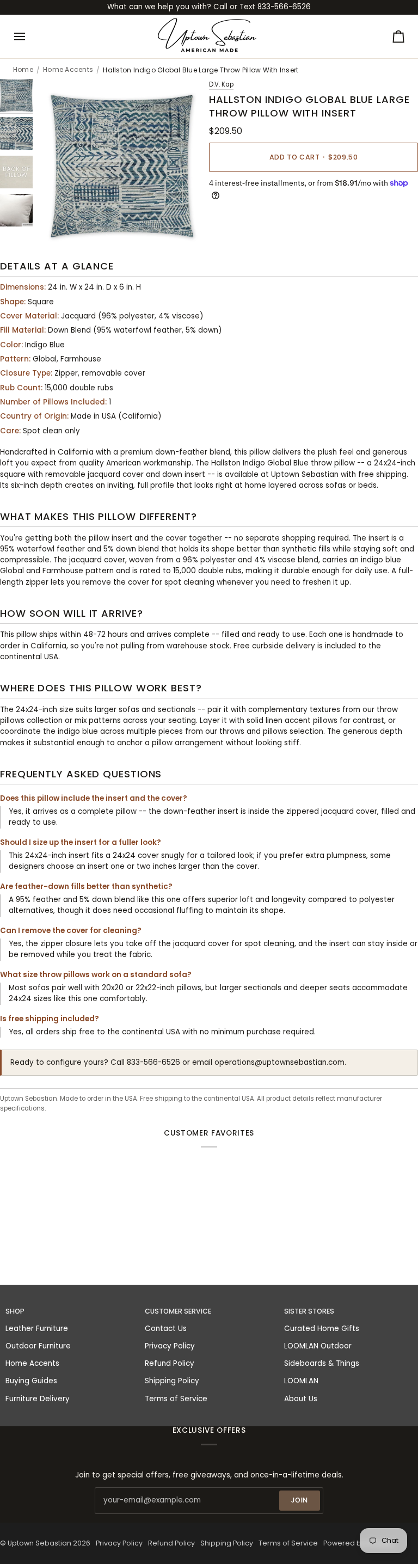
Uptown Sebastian (39, 1543)
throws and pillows (253, 731)
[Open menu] (29, 36)
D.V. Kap (221, 84)
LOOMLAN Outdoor (318, 1346)
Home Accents (68, 69)
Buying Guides (31, 1381)
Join (300, 1500)
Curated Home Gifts (321, 1328)
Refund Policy (169, 1363)
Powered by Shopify (358, 1543)
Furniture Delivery (37, 1399)
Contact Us (166, 1328)
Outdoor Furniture (38, 1346)
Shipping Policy (172, 1381)
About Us (300, 1399)
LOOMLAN (301, 1381)
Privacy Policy (170, 1346)
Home (23, 69)
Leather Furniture (36, 1328)
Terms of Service (176, 1399)
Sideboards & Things (321, 1363)
